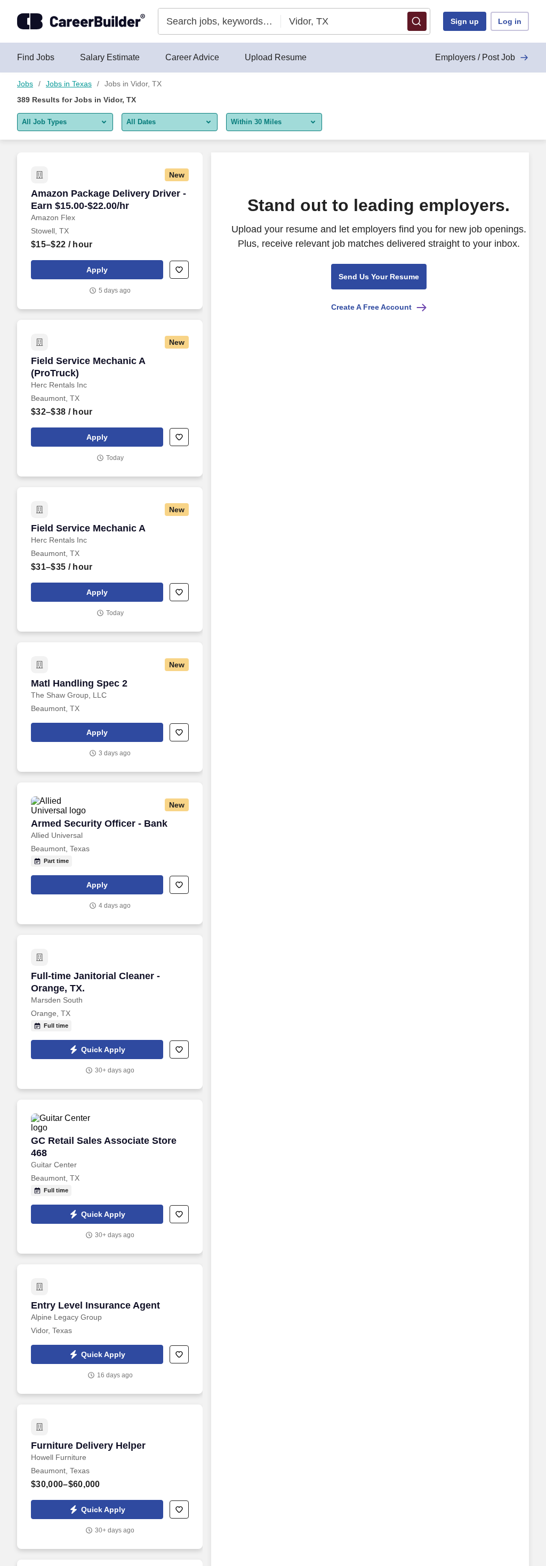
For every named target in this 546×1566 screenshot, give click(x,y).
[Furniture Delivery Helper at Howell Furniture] (110, 1477)
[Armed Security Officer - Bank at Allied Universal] (110, 853)
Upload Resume (276, 57)
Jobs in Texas (69, 83)
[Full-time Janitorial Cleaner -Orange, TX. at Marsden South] (110, 1012)
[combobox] (220, 21)
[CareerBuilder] (81, 21)
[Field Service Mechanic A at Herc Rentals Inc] (110, 559)
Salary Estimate (110, 57)
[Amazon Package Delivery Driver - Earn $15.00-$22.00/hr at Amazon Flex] (110, 231)
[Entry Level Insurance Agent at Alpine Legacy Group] (110, 1329)
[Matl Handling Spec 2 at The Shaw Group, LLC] (110, 707)
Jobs (25, 83)
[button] (417, 21)
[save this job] (179, 270)
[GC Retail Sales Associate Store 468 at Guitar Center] (110, 1177)
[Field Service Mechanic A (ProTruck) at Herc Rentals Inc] (110, 398)
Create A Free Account (371, 307)
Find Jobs (35, 57)
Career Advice (192, 57)
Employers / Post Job (475, 57)
